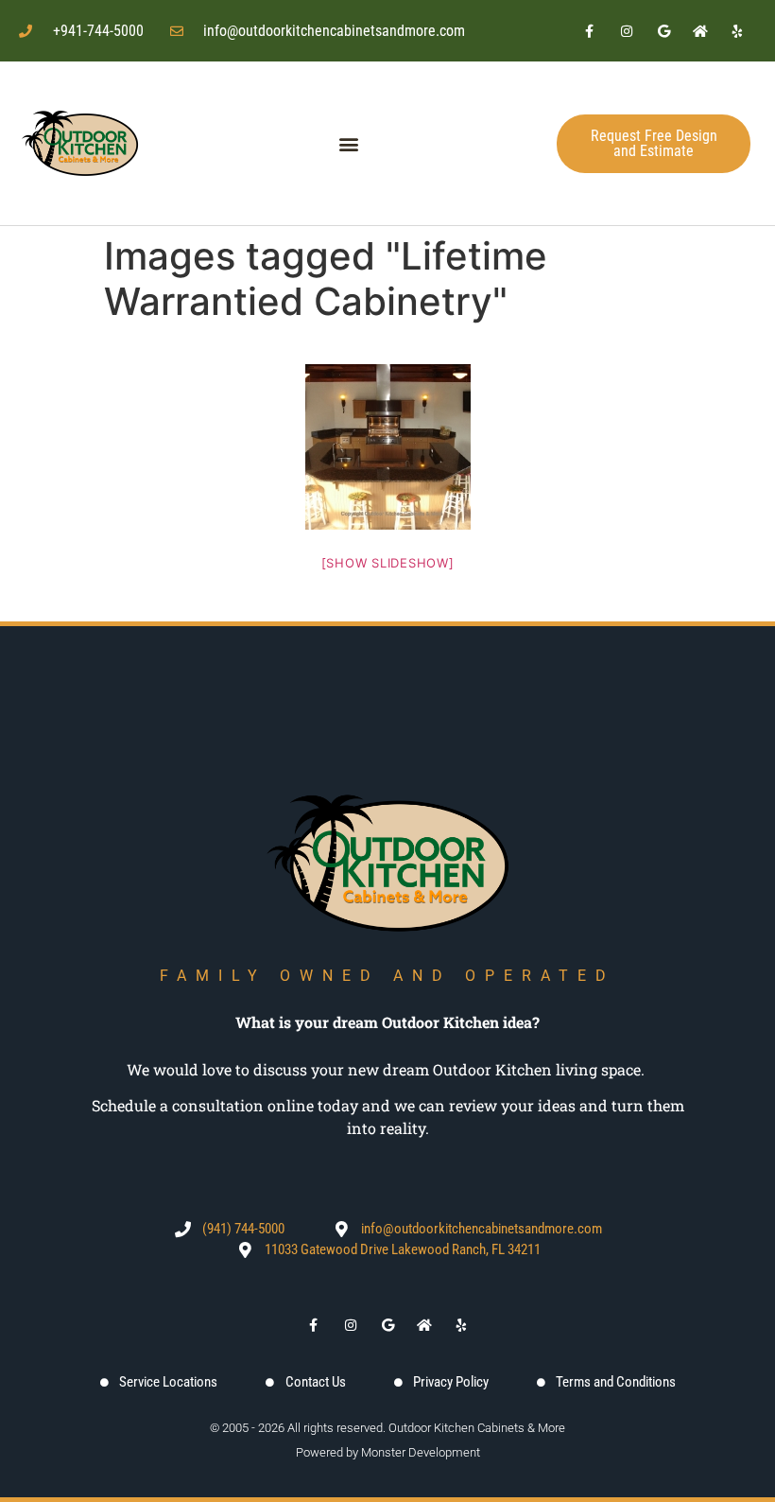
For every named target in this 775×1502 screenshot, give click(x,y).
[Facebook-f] (589, 30)
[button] (348, 143)
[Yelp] (737, 30)
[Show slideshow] (388, 562)
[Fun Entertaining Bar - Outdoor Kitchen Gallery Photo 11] (388, 447)
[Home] (700, 30)
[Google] (663, 30)
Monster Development (420, 1452)
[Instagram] (626, 30)
